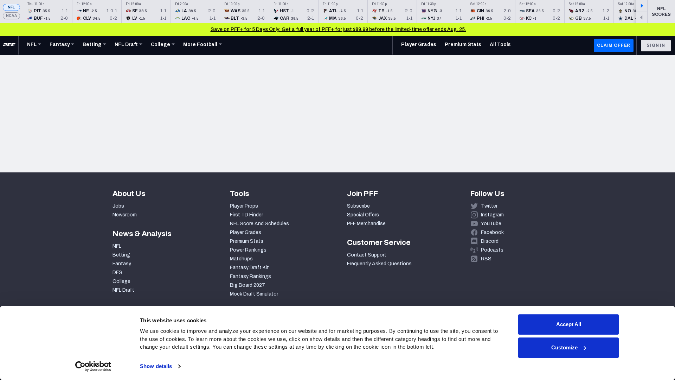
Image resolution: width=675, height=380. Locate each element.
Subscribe (358, 206)
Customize (564, 347)
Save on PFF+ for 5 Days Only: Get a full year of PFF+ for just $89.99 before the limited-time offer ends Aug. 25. (338, 29)
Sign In (656, 45)
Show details (156, 366)
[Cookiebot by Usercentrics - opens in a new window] (93, 366)
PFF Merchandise (366, 223)
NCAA (11, 16)
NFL (11, 7)
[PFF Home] (9, 45)
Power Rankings (248, 250)
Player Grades (245, 232)
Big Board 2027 (247, 285)
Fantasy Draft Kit (249, 267)
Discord (490, 241)
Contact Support (366, 255)
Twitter (489, 206)
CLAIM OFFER (613, 45)
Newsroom (124, 214)
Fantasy (121, 263)
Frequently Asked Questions (379, 263)
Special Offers (363, 214)
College (121, 281)
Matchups (241, 258)
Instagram (492, 214)
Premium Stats (246, 241)
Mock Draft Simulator (254, 294)
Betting (121, 255)
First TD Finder (246, 214)
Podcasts (492, 250)
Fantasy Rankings (250, 276)
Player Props (244, 206)
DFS (117, 272)
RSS (486, 258)
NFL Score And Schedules (259, 223)
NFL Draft (123, 290)
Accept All (568, 324)
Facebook (492, 232)
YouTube (491, 223)
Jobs (118, 206)
